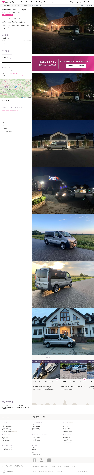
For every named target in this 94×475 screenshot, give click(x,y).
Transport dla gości (19, 5)
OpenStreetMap (24, 97)
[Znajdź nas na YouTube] (49, 460)
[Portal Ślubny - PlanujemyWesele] (8, 2)
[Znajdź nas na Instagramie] (41, 460)
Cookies (53, 466)
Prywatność (44, 466)
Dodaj (18, 12)
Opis (4, 120)
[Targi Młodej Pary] (44, 417)
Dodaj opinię (16, 61)
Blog (40, 2)
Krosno (25, 5)
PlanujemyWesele (5, 5)
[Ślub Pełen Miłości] (35, 417)
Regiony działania (7, 131)
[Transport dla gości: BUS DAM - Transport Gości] (46, 369)
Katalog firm (25, 2)
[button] (49, 2)
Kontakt (5, 128)
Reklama (66, 466)
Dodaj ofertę (87, 2)
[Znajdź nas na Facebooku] (34, 460)
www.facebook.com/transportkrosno (18, 75)
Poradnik (34, 2)
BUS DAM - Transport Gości (46, 382)
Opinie (4, 125)
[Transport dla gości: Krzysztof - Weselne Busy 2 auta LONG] (74, 369)
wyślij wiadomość (13, 73)
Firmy (12, 5)
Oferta (4, 122)
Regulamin (36, 466)
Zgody (60, 466)
